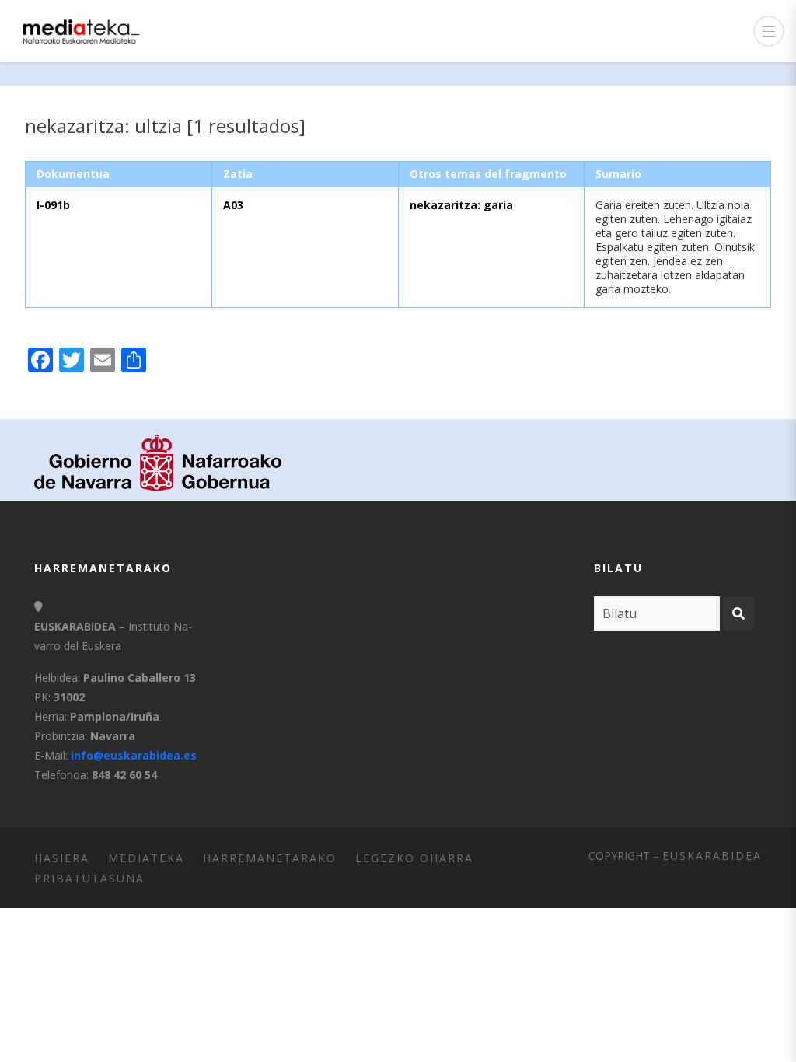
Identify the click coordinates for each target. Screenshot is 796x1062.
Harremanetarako (270, 858)
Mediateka (146, 858)
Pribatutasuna (89, 878)
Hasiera (61, 858)
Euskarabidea (712, 855)
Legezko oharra (414, 858)
